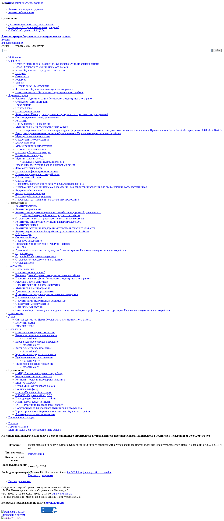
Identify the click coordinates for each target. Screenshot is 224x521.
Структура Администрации (31, 101)
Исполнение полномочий (30, 149)
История (20, 73)
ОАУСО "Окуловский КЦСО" (33, 395)
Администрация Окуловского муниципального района (36, 36)
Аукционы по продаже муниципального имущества (46, 294)
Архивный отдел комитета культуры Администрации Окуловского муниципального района (70, 250)
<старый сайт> (31, 338)
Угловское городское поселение (34, 363)
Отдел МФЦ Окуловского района (35, 385)
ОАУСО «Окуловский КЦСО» (26, 30)
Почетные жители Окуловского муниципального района (49, 92)
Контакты (21, 120)
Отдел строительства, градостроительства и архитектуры (49, 218)
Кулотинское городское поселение (35, 354)
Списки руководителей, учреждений (37, 117)
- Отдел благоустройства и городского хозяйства (51, 215)
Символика (22, 76)
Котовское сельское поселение (33, 347)
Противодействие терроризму (33, 196)
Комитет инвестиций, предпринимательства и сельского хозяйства (55, 227)
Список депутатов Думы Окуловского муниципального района (53, 319)
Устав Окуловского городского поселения (40, 70)
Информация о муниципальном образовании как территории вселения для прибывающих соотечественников (81, 186)
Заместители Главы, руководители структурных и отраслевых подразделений (61, 114)
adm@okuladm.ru (62, 493)
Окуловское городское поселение (35, 332)
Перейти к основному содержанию (22, 2)
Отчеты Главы (24, 107)
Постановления (24, 269)
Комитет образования (21, 12)
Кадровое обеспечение (29, 190)
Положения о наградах (29, 155)
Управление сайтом (13, 514)
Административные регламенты (34, 291)
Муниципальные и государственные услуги (41, 126)
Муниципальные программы (32, 136)
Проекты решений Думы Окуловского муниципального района (53, 278)
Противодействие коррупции (33, 152)
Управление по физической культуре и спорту (42, 243)
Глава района (23, 104)
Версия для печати (19, 481)
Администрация (18, 95)
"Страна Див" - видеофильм (32, 85)
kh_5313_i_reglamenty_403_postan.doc (89, 472)
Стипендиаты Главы (27, 111)
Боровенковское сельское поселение (36, 341)
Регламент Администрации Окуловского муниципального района (54, 98)
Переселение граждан (21, 417)
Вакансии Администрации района (43, 161)
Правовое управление (28, 240)
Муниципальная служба (29, 158)
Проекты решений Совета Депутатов (37, 284)
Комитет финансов (26, 224)
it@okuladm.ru (55, 502)
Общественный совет (28, 177)
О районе (14, 60)
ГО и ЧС (20, 246)
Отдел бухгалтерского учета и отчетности (40, 259)
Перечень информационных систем (36, 171)
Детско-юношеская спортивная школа (31, 24)
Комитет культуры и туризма (25, 9)
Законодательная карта (29, 167)
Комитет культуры (26, 205)
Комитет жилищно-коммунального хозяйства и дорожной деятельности (58, 212)
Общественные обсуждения (32, 139)
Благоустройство (25, 142)
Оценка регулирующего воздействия (37, 174)
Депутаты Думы (25, 322)
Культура (20, 79)
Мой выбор (15, 57)
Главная (13, 423)
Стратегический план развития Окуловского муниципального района (57, 63)
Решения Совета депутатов (31, 281)
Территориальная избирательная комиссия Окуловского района (53, 411)
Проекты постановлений (30, 272)
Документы (15, 265)
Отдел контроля (24, 262)
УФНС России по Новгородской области (39, 404)
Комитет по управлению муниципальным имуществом (48, 221)
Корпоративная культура (30, 193)
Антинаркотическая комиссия (33, 401)
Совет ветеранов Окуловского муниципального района (48, 407)
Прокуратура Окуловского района (35, 398)
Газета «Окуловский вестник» (33, 392)
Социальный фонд (26, 389)
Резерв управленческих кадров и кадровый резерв (45, 164)
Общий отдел (23, 234)
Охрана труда (23, 180)
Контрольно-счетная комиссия (33, 376)
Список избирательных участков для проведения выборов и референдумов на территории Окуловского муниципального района (92, 310)
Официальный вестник (29, 306)
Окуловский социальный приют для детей (33, 27)
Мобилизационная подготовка (33, 145)
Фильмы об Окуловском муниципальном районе (44, 89)
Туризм (19, 82)
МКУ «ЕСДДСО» (26, 382)
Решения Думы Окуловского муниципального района (47, 275)
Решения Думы (24, 325)
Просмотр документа (40, 475)
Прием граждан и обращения (32, 123)
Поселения (14, 329)
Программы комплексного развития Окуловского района (49, 183)
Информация (36, 453)
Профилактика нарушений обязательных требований (47, 199)
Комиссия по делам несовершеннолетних (40, 379)
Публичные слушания (28, 297)
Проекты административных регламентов (40, 300)
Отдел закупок (24, 253)
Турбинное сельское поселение (33, 357)
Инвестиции (15, 313)
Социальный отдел (26, 237)
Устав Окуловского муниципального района (41, 66)
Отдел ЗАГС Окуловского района (35, 256)
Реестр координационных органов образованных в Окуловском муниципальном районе (68, 133)
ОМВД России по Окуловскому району (38, 373)
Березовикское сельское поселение (36, 335)
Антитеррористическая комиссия (35, 414)
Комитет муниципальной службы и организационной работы (52, 231)
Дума (11, 316)
